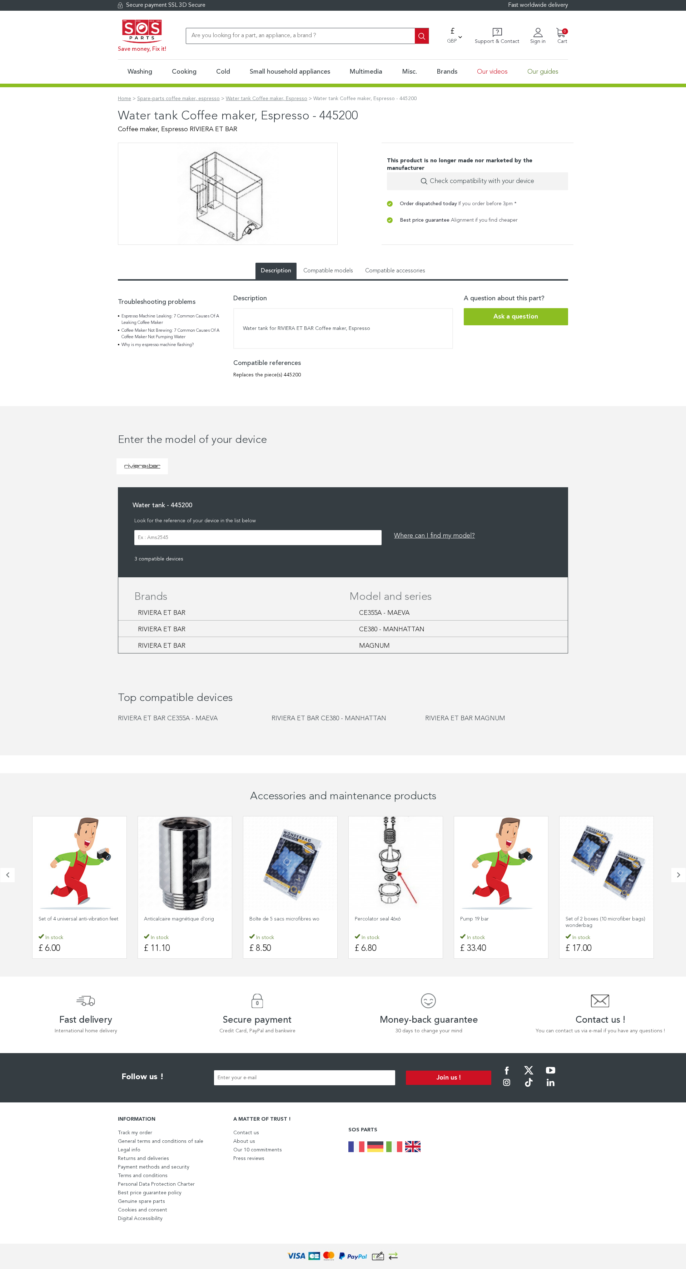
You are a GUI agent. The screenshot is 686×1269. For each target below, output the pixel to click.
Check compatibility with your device (482, 181)
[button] (7, 875)
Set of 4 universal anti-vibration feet (78, 919)
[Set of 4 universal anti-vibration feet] (79, 863)
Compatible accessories (395, 271)
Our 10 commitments (257, 1149)
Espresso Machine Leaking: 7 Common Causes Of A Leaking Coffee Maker (170, 319)
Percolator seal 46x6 (378, 919)
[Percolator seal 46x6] (396, 863)
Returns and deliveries (143, 1158)
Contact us (246, 1132)
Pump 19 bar (474, 919)
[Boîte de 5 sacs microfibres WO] (290, 863)
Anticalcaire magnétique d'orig (179, 919)
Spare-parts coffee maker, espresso (178, 98)
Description (276, 271)
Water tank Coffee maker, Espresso (266, 98)
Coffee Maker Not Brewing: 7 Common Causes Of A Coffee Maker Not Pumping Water (170, 334)
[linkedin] (550, 1087)
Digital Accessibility (140, 1218)
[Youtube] (550, 1075)
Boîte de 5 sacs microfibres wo (284, 919)
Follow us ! (142, 1077)
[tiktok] (528, 1087)
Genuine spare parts (141, 1201)
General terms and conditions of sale (160, 1141)
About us (244, 1141)
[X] (528, 1075)
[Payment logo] (343, 1256)
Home (124, 98)
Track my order (135, 1132)
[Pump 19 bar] (501, 863)
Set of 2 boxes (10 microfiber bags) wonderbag (605, 922)
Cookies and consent (142, 1210)
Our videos (492, 72)
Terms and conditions (143, 1175)
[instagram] (506, 1087)
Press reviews (248, 1158)
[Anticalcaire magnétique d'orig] (185, 863)
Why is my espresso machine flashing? (157, 345)
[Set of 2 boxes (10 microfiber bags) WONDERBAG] (606, 863)
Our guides (542, 72)
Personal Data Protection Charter (156, 1184)
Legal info (129, 1149)
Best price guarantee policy (150, 1192)
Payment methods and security (153, 1167)
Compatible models (328, 271)
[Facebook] (506, 1075)
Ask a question (515, 316)
